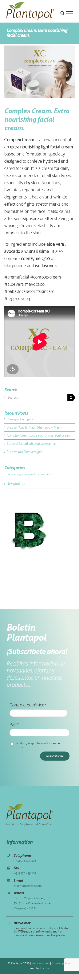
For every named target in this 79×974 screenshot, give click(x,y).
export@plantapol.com (27, 886)
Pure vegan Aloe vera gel (24, 452)
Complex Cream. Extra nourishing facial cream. (39, 435)
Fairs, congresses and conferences (29, 474)
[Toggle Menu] (69, 13)
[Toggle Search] (62, 13)
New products (16, 484)
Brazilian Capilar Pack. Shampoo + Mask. (34, 427)
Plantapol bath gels (20, 419)
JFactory (44, 968)
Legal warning (40, 963)
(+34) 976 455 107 (24, 873)
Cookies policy (60, 963)
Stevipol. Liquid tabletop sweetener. (31, 444)
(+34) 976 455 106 (24, 861)
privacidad (15, 746)
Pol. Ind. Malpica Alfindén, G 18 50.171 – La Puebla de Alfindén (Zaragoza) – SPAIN (32, 903)
